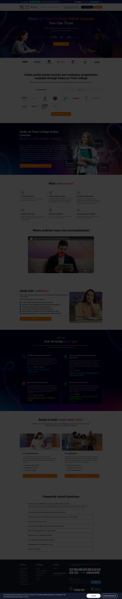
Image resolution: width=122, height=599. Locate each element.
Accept (93, 596)
